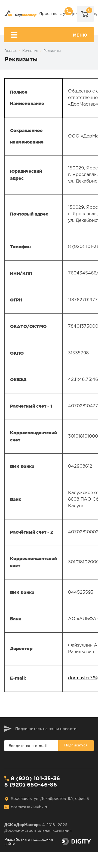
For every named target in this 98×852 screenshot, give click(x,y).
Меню (80, 35)
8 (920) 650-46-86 (30, 784)
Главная (10, 50)
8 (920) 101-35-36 (35, 778)
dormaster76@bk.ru (29, 807)
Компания (30, 50)
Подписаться (76, 745)
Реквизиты (52, 50)
